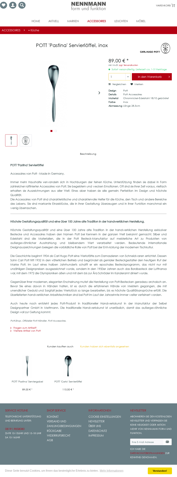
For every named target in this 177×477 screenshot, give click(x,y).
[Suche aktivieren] (22, 5)
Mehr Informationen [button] (111, 470)
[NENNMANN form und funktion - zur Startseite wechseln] (88, 6)
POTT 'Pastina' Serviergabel (27, 381)
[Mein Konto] (12, 5)
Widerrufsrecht (58, 435)
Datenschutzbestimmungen (147, 453)
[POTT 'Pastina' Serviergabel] (27, 366)
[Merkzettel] (3, 5)
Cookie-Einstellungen (104, 416)
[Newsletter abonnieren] (167, 442)
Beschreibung (88, 153)
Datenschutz (97, 431)
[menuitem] (3, 5)
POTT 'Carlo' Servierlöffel (68, 381)
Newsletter (96, 421)
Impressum (96, 435)
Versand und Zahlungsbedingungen (64, 424)
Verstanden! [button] (160, 470)
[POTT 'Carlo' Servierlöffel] (68, 366)
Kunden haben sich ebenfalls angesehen (104, 346)
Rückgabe (54, 431)
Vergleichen (118, 84)
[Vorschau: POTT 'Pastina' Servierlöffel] (11, 140)
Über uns (94, 426)
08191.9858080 (15, 429)
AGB (50, 440)
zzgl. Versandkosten (128, 65)
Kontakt (53, 416)
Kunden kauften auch (60, 346)
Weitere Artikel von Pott (27, 330)
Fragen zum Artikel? (24, 327)
